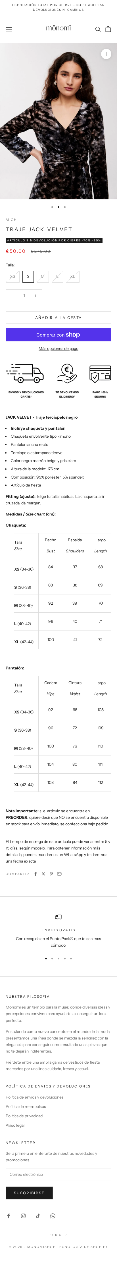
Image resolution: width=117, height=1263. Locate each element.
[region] (58, 931)
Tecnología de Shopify (82, 1247)
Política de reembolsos (26, 1106)
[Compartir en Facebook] (35, 874)
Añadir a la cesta (58, 317)
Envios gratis (58, 930)
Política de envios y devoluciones (35, 1097)
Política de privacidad (24, 1115)
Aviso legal (15, 1125)
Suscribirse (29, 1193)
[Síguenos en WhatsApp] (53, 1216)
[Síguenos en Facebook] (8, 1216)
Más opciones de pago (58, 348)
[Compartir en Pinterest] (51, 874)
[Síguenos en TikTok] (38, 1216)
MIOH (11, 220)
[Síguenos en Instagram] (23, 1216)
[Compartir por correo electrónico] (59, 874)
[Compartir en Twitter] (43, 874)
